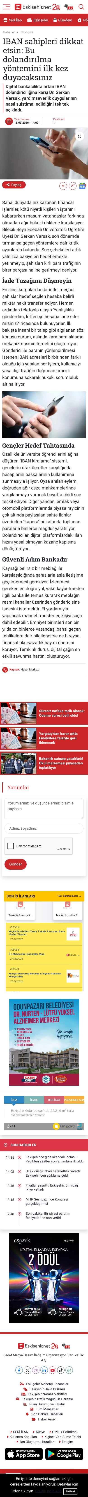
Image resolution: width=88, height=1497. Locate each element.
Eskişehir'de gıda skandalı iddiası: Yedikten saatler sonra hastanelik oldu (54, 1159)
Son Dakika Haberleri (47, 1414)
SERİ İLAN (20, 1432)
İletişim (67, 1442)
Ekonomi (27, 32)
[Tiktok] (61, 1370)
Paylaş (16, 185)
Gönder (15, 864)
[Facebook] (19, 1370)
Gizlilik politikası (49, 1491)
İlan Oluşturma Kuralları (37, 1442)
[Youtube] (52, 1370)
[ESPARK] (44, 1277)
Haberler (9, 32)
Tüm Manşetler (47, 1409)
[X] (27, 1370)
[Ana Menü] (7, 6)
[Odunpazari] (44, 1042)
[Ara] (81, 7)
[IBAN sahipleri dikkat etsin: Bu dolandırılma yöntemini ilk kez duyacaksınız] (44, 153)
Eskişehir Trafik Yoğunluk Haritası (47, 1399)
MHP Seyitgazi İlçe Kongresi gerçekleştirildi (47, 1201)
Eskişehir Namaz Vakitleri (47, 1394)
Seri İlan (15, 20)
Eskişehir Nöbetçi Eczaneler (47, 1384)
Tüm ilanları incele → (69, 896)
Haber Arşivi (47, 1419)
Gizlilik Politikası (64, 1432)
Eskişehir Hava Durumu (47, 1389)
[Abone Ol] (82, 185)
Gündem (65, 20)
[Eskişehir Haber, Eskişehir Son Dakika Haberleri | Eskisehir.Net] (44, 7)
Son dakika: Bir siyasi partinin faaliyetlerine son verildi (48, 1216)
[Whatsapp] (69, 1370)
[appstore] (24, 1454)
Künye (40, 1432)
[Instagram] (35, 1370)
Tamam (70, 1491)
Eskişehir (40, 20)
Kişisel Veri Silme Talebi (62, 1437)
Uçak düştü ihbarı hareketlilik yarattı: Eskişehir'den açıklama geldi (53, 1173)
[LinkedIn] (44, 1370)
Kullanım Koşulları (23, 1437)
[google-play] (64, 1454)
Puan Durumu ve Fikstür (47, 1404)
